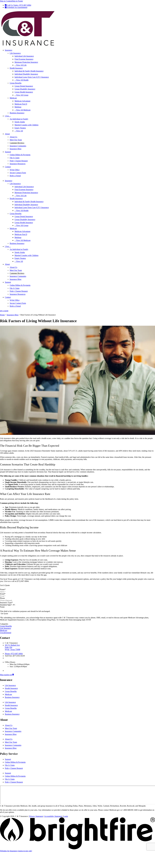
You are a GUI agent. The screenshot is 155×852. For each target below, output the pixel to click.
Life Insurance (15, 53)
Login (65, 816)
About (7, 134)
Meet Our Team (16, 140)
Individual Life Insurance (24, 56)
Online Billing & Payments (20, 155)
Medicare (13, 98)
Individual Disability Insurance (26, 74)
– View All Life (21, 65)
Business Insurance (17, 113)
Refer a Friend (15, 176)
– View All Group (21, 95)
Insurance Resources (17, 164)
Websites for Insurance (16, 851)
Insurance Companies (18, 146)
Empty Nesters (20, 128)
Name (3, 589)
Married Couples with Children (26, 125)
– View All (19, 131)
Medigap (18, 107)
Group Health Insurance (24, 92)
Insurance (8, 50)
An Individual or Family (19, 119)
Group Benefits (15, 83)
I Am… (8, 116)
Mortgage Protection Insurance (26, 62)
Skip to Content (6, 1)
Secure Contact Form (18, 173)
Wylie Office (14, 170)
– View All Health (21, 80)
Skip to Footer (17, 1)
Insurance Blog (15, 149)
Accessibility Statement (53, 816)
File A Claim (14, 158)
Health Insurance (16, 68)
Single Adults (20, 122)
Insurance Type (6, 603)
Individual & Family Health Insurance (29, 71)
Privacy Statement (36, 816)
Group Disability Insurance (25, 89)
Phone (2, 598)
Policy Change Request (19, 161)
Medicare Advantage (22, 101)
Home (2, 315)
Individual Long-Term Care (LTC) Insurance (32, 77)
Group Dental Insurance (24, 86)
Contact (8, 167)
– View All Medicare (23, 110)
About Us (13, 137)
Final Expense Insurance (24, 59)
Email (2, 594)
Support (8, 152)
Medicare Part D (21, 104)
